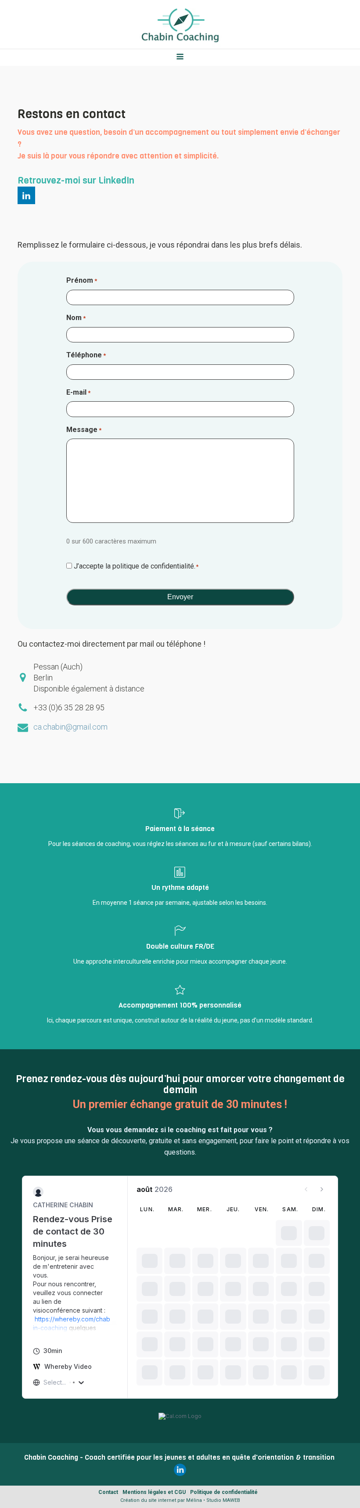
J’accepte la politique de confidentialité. (136, 566)
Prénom (81, 280)
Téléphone (86, 355)
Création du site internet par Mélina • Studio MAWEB (180, 1500)
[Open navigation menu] (180, 57)
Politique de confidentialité (224, 1492)
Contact (108, 1492)
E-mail (78, 392)
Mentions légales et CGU (154, 1492)
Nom (76, 317)
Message (83, 429)
